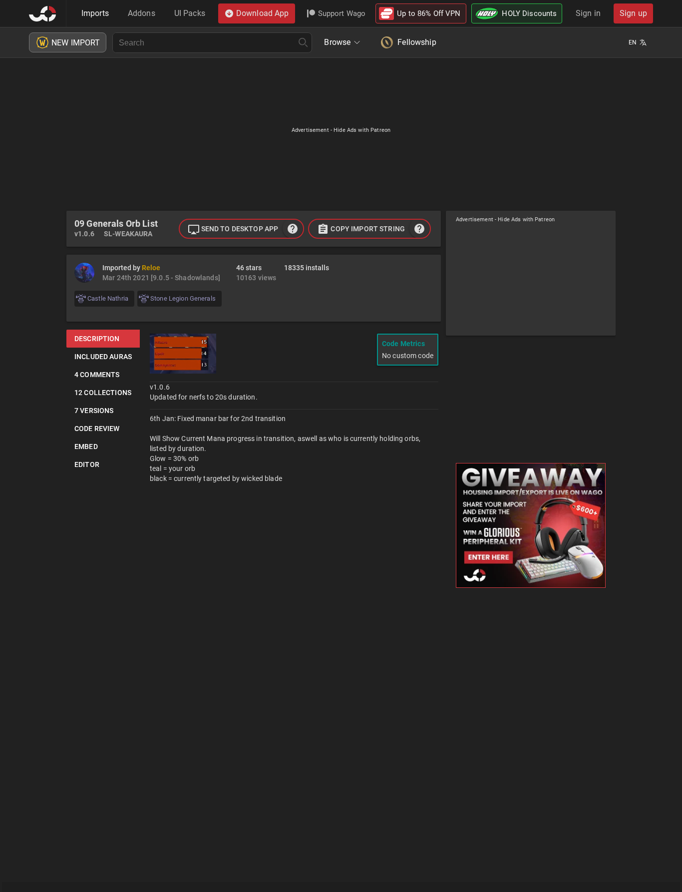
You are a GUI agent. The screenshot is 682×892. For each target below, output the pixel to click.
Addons (141, 13)
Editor (86, 464)
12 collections (102, 393)
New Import (75, 42)
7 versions (93, 411)
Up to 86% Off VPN (428, 13)
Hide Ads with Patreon (362, 130)
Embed (86, 446)
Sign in (588, 13)
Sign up (633, 13)
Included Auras (103, 357)
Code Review (97, 429)
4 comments (96, 375)
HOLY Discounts (529, 13)
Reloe (151, 268)
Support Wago (342, 13)
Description (97, 339)
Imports (95, 13)
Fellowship (416, 42)
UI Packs (189, 13)
